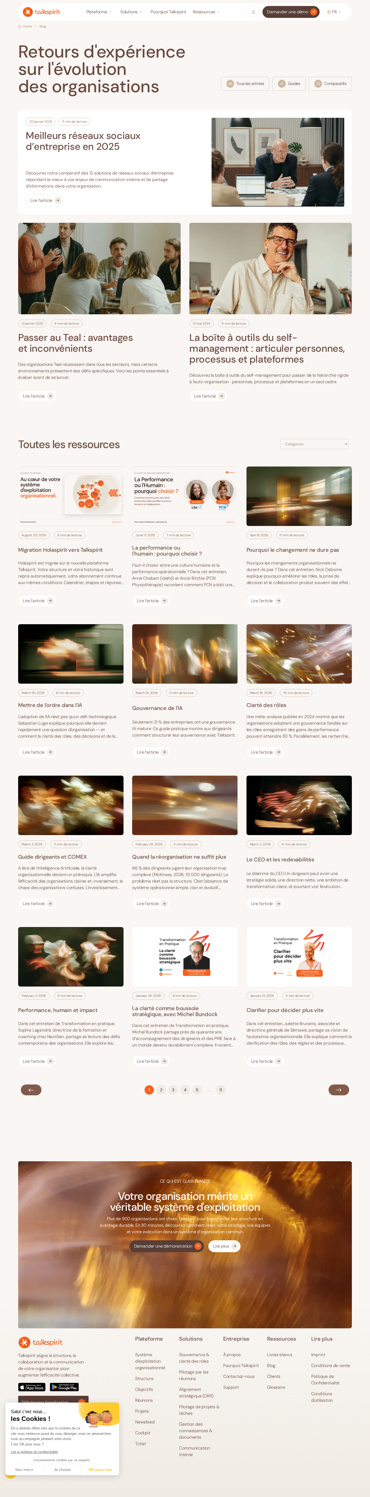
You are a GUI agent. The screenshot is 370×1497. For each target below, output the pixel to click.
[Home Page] (41, 12)
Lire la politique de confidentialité (34, 1452)
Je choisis (62, 1469)
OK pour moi (100, 1469)
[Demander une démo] (291, 12)
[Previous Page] (31, 1089)
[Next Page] (339, 1089)
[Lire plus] (224, 1246)
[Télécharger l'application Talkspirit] (53, 1387)
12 (221, 1090)
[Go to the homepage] (40, 1342)
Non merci (24, 1469)
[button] (100, 12)
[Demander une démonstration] (166, 1246)
